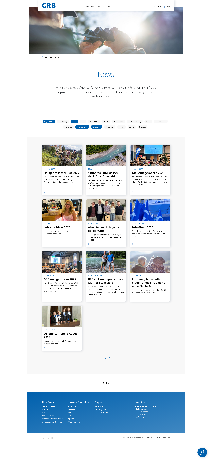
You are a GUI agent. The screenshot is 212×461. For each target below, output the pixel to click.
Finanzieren (82, 127)
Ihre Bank (90, 7)
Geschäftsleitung (134, 121)
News (44, 412)
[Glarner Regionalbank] (62, 5)
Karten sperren (100, 406)
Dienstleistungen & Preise (52, 422)
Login (168, 7)
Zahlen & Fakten (48, 415)
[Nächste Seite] (110, 358)
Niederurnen (118, 121)
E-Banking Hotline (101, 409)
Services (142, 127)
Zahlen (131, 127)
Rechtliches (150, 438)
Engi (83, 121)
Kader (148, 121)
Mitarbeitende (160, 121)
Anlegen (97, 127)
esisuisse (166, 438)
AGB (158, 438)
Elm (74, 121)
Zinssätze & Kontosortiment (52, 419)
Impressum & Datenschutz (133, 438)
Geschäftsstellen (48, 406)
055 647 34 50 (140, 414)
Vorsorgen (110, 127)
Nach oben (107, 383)
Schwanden (94, 121)
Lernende (68, 127)
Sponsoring (62, 121)
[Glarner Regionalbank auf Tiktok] (43, 438)
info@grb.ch (139, 417)
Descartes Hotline (101, 412)
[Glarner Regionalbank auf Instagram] (47, 438)
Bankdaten (46, 409)
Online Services (74, 422)
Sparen (121, 127)
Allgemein (48, 121)
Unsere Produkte (103, 7)
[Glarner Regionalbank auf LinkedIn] (52, 438)
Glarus (106, 121)
